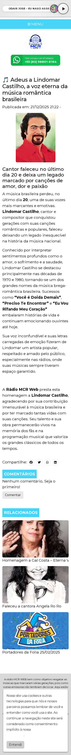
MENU (36, 24)
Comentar (13, 495)
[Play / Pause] (63, 8)
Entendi (15, 745)
